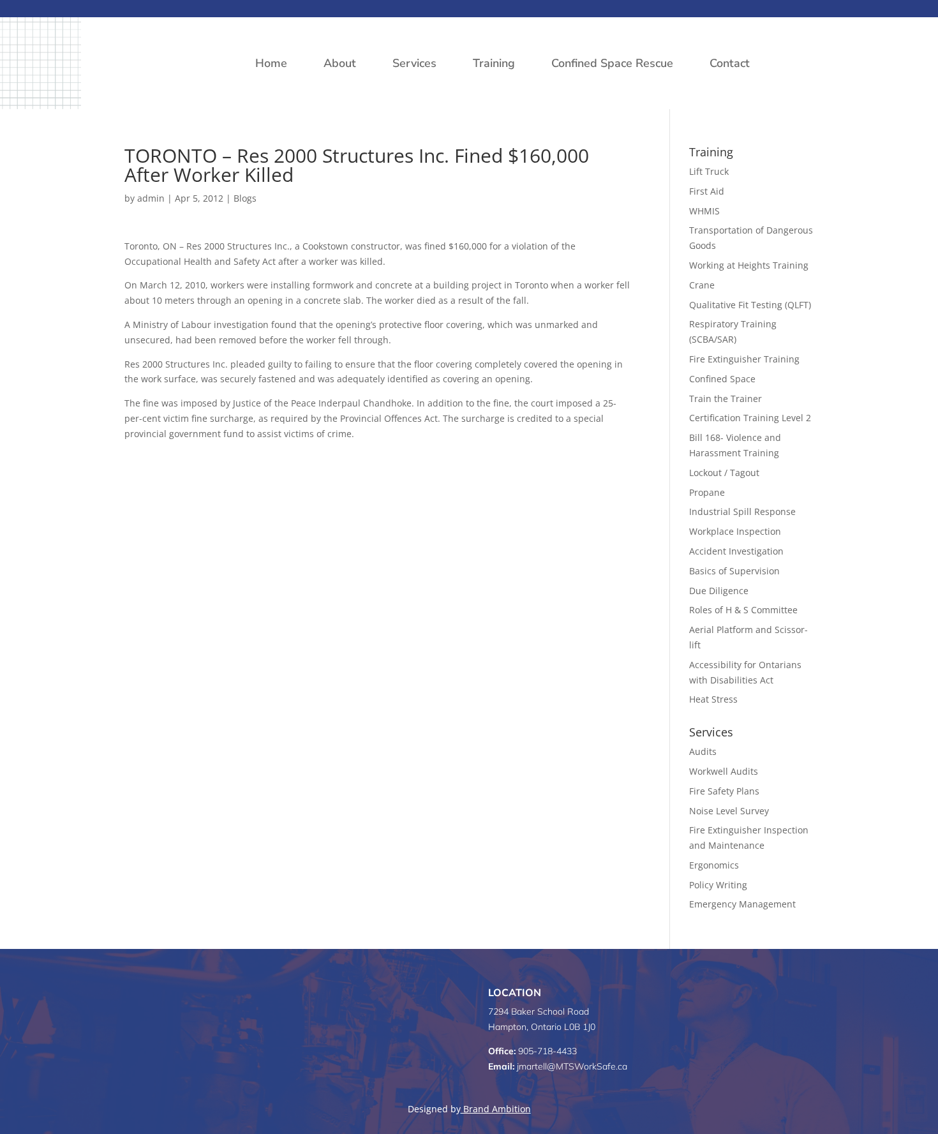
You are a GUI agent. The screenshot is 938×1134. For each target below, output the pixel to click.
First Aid (706, 191)
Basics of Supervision (734, 571)
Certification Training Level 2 (750, 418)
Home (271, 63)
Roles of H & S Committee (743, 610)
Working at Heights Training (748, 265)
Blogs (245, 198)
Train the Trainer (725, 398)
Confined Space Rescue (612, 63)
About (340, 63)
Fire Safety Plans (724, 791)
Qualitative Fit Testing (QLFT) (750, 305)
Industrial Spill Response (742, 511)
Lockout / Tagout (724, 472)
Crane (702, 285)
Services (414, 63)
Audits (703, 751)
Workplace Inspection (735, 531)
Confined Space (722, 379)
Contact (730, 63)
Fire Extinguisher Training (744, 359)
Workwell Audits (723, 771)
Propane (707, 492)
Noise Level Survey (729, 811)
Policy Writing (718, 885)
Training (494, 63)
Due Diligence (718, 591)
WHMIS (704, 211)
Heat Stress (713, 699)
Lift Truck (709, 171)
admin (151, 198)
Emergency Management (742, 904)
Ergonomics (714, 865)
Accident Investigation (736, 551)
